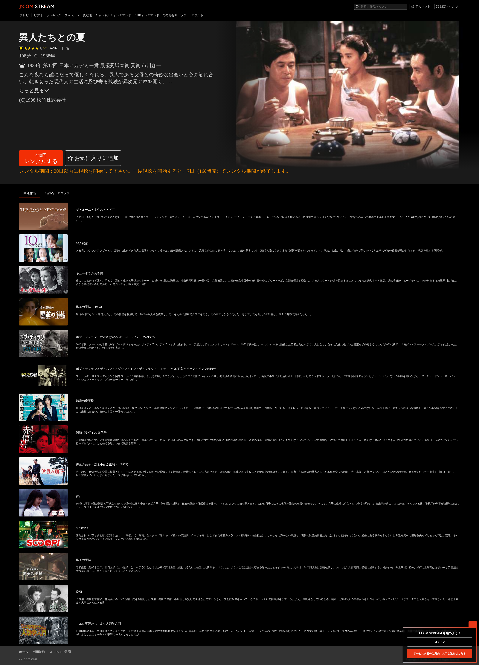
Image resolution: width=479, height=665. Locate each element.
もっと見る (31, 90)
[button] (41, 158)
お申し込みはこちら (440, 653)
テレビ (24, 15)
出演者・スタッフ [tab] (57, 193)
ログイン (439, 641)
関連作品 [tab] (30, 193)
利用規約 (39, 651)
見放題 (87, 15)
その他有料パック (174, 15)
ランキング (53, 15)
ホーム (23, 651)
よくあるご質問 (60, 651)
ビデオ (38, 15)
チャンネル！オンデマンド (113, 15)
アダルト (197, 15)
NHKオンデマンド (147, 15)
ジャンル (70, 15)
